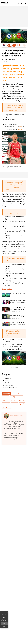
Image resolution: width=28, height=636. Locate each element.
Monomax (5, 400)
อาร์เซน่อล (15, 404)
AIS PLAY (12, 400)
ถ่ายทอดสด (6, 397)
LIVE (18, 393)
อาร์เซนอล (19, 397)
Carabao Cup (6, 407)
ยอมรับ (4, 623)
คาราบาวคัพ (21, 400)
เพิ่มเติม (5, 620)
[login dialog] (25, 3)
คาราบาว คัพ (6, 404)
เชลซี (12, 397)
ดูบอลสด (22, 404)
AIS (14, 393)
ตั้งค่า (4, 626)
